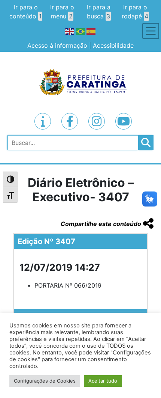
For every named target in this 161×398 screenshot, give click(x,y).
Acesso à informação (57, 45)
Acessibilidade (113, 45)
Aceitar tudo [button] (102, 381)
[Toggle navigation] (150, 31)
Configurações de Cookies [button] (45, 381)
